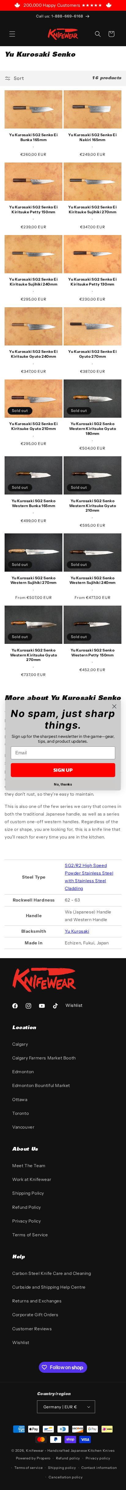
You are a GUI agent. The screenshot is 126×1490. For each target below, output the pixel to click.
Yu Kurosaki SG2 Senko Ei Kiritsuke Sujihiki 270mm (92, 209)
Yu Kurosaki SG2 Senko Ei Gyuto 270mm (92, 354)
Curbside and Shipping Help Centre (49, 1287)
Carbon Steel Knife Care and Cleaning (51, 1273)
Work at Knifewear (31, 1179)
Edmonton (23, 1071)
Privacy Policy (26, 1221)
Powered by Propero (33, 1458)
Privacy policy (98, 1458)
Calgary (20, 1044)
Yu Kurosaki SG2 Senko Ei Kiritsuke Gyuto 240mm (33, 354)
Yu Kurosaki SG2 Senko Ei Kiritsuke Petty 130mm (92, 281)
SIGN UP (63, 770)
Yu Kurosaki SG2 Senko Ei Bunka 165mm (33, 137)
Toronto (20, 1113)
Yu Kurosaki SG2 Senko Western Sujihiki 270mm (33, 580)
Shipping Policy (28, 1193)
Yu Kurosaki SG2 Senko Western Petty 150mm (93, 652)
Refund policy (68, 1458)
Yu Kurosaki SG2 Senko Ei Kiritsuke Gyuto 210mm (33, 426)
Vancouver (23, 1127)
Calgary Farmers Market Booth (44, 1058)
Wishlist (20, 1342)
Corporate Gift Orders (35, 1314)
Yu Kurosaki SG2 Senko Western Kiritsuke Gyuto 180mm (92, 428)
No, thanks (63, 784)
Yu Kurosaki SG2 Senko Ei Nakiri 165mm (92, 137)
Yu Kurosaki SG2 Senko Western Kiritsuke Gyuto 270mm (33, 655)
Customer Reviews (32, 1328)
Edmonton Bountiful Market (41, 1085)
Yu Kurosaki (77, 931)
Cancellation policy (66, 1477)
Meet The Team (29, 1165)
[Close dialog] (114, 706)
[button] (12, 34)
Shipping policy (62, 1468)
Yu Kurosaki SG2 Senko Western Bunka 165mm (34, 503)
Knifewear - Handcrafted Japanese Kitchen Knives (70, 1450)
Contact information (99, 1468)
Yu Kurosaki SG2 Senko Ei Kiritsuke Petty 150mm (33, 209)
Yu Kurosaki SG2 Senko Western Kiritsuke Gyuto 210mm (92, 506)
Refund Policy (26, 1207)
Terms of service (28, 1468)
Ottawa (20, 1099)
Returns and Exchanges (37, 1301)
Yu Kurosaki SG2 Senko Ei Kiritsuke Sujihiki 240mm (33, 281)
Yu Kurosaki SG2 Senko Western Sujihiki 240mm (92, 580)
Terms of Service (30, 1235)
